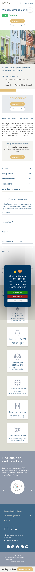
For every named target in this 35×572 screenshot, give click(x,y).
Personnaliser (17, 301)
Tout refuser (17, 297)
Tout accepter (17, 293)
